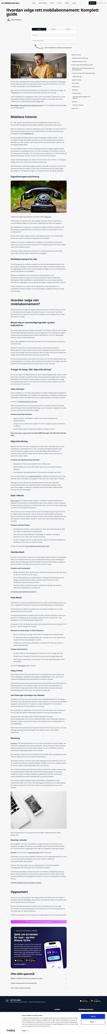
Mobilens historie (76, 55)
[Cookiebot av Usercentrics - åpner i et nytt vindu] (11, 1030)
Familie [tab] (53, 29)
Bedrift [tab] (68, 29)
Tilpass (92, 1022)
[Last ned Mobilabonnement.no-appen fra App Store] (19, 960)
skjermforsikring (35, 476)
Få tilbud (92, 3)
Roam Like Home (33, 853)
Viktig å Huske (77, 93)
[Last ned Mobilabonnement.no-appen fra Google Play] (30, 960)
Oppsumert (74, 108)
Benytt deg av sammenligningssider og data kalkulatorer (83, 69)
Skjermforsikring (76, 80)
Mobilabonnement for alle (79, 61)
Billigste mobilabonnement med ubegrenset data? (26, 978)
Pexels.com (47, 217)
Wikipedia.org (28, 134)
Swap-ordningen (77, 76)
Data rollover (15, 501)
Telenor (20, 433)
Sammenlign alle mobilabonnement (30, 105)
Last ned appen (15, 1000)
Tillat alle (93, 1016)
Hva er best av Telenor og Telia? (21, 988)
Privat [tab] (39, 29)
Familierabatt (75, 86)
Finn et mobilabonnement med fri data (37, 546)
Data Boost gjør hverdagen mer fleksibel (81, 97)
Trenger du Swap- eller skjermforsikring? (83, 73)
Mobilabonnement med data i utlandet (29, 883)
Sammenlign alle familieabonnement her (23, 592)
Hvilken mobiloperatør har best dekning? (24, 983)
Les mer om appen (19, 964)
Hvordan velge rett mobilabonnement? (82, 65)
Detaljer (24, 1030)
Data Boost (21, 666)
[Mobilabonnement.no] (10, 3)
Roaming (13, 743)
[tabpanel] (53, 38)
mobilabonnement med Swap (27, 402)
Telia (26, 433)
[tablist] (53, 29)
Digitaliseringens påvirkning (80, 58)
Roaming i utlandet (78, 105)
